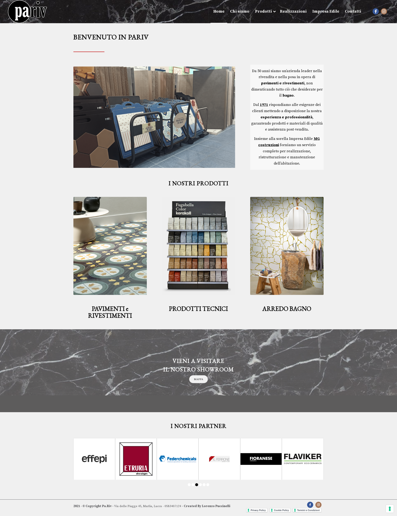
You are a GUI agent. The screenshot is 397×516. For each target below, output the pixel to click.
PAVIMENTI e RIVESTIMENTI (110, 312)
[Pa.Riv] (27, 11)
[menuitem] (218, 11)
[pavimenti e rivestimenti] (110, 246)
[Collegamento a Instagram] (384, 11)
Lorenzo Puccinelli (216, 506)
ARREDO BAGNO (286, 309)
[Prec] (83, 117)
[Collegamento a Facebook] (376, 11)
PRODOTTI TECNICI (198, 309)
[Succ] (226, 117)
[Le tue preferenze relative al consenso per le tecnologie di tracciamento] (390, 509)
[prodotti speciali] (198, 246)
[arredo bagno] (287, 246)
